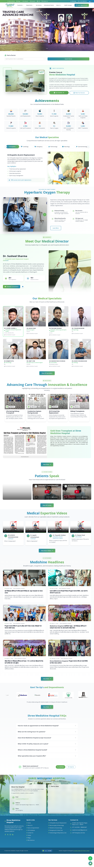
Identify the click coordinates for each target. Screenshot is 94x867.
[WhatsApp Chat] (90, 858)
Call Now (61, 767)
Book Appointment (82, 5)
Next (93, 492)
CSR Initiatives (31, 830)
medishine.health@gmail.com (22, 799)
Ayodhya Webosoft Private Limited (81, 850)
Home (29, 823)
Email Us (72, 767)
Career (29, 835)
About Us (30, 825)
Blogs (19, 1)
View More (46, 464)
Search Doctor (68, 59)
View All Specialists (47, 373)
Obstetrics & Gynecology (55, 828)
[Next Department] (88, 168)
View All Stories (47, 505)
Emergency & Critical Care (56, 830)
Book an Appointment (33, 828)
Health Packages (68, 5)
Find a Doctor (12, 1)
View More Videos (46, 550)
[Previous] (5, 146)
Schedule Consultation (12, 286)
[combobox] (5, 59)
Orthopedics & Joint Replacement (57, 823)
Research (33, 1)
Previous (1, 492)
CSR (39, 1)
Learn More (56, 228)
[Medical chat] (90, 863)
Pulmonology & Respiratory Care (57, 833)
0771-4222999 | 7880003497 (79, 827)
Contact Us (45, 1)
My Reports (25, 1)
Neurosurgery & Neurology (56, 825)
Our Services (39, 5)
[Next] (88, 146)
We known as (31, 840)
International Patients (49, 5)
